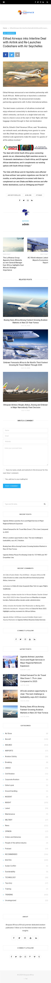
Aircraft (8, 739)
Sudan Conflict (10, 866)
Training (8, 889)
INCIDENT (8, 797)
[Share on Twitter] (11, 54)
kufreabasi (6, 586)
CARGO (8, 768)
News (7, 825)
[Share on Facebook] (5, 54)
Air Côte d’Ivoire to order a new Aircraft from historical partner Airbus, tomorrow (24, 577)
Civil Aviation (10, 774)
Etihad (39, 195)
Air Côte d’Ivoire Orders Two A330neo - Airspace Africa (22, 575)
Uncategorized (10, 900)
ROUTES (8, 860)
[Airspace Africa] (25, 12)
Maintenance (10, 814)
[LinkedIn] (32, 200)
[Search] (47, 2)
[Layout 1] (25, 150)
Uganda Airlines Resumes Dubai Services (31, 620)
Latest (7, 808)
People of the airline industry (15, 843)
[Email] (28, 200)
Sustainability (10, 872)
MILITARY (8, 820)
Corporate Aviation (12, 779)
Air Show (8, 733)
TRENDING (9, 895)
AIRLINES (8, 745)
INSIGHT (8, 802)
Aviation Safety (11, 756)
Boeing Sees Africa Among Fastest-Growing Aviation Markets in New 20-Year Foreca (34, 709)
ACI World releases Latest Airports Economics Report (38, 260)
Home (5, 28)
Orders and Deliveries (13, 837)
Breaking (8, 762)
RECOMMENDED (9, 33)
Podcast (8, 849)
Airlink (28, 195)
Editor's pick (9, 785)
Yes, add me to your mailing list (16, 479)
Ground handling (11, 791)
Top (26, 978)
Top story (8, 883)
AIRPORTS (9, 751)
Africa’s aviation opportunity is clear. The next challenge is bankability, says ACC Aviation (33, 694)
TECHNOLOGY (10, 877)
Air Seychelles (14, 195)
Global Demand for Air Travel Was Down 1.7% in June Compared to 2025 (33, 678)
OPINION (8, 831)
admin (25, 224)
